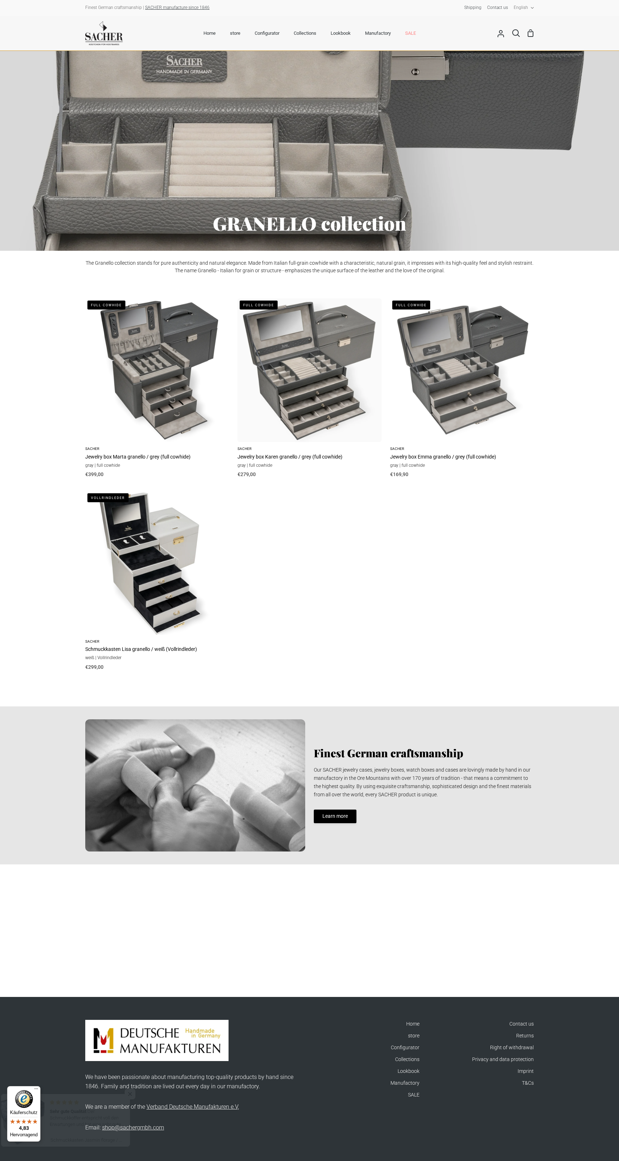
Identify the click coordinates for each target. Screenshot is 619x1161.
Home (412, 1024)
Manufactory (404, 1083)
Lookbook (408, 1071)
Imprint (526, 1071)
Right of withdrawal (512, 1048)
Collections (407, 1059)
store (413, 1036)
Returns (525, 1036)
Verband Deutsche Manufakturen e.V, (193, 1106)
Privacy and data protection (503, 1059)
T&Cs (528, 1083)
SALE (413, 1095)
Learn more (335, 816)
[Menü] (36, 1090)
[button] (143, 1094)
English (521, 7)
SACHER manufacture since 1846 (177, 7)
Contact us (521, 1024)
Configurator (405, 1048)
